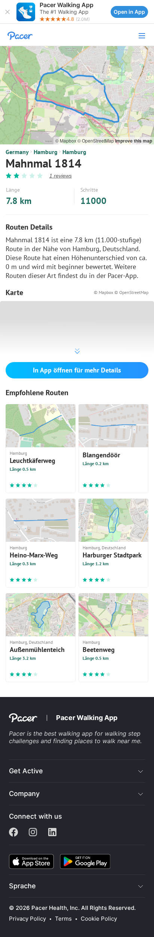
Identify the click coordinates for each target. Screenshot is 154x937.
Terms (63, 918)
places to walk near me (107, 741)
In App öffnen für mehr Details (77, 370)
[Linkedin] (52, 833)
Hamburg (46, 152)
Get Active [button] (26, 771)
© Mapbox (66, 140)
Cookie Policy (99, 918)
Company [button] (24, 793)
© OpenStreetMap (96, 140)
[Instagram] (32, 833)
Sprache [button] (22, 886)
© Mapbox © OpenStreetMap (121, 292)
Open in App (129, 12)
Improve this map (133, 140)
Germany (17, 152)
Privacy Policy (27, 918)
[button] (7, 11)
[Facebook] (13, 833)
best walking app (69, 733)
